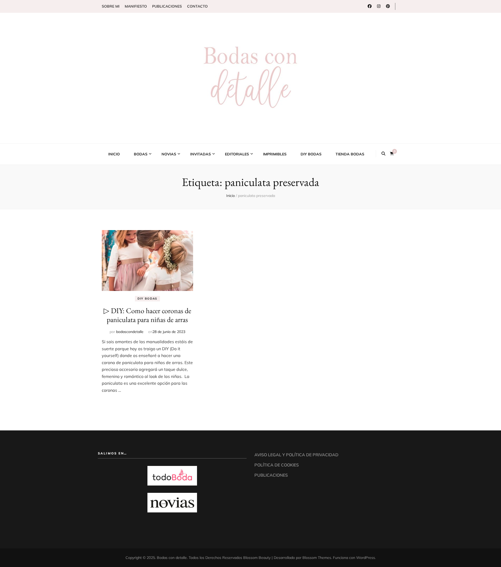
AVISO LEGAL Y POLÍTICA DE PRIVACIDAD (296, 454)
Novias (169, 154)
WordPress (365, 557)
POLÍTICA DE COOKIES (276, 464)
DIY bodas (311, 154)
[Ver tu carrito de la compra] (392, 153)
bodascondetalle (130, 331)
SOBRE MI (111, 6)
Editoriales (237, 154)
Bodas (140, 154)
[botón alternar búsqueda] (383, 153)
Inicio (114, 154)
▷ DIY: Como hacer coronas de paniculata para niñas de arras (147, 315)
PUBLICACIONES (167, 6)
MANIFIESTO (136, 6)
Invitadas (200, 154)
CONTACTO (197, 6)
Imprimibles (275, 154)
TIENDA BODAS (350, 154)
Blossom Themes (316, 557)
